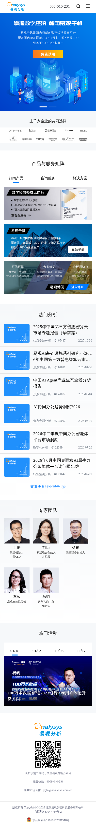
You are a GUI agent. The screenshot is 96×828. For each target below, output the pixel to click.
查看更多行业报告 (45, 487)
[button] (43, 106)
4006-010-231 (59, 6)
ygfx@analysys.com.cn (57, 790)
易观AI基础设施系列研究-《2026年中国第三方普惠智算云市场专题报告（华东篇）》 (62, 359)
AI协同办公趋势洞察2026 (56, 406)
